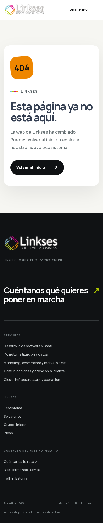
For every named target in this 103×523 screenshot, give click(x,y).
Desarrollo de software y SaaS (28, 346)
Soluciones (12, 416)
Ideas (8, 433)
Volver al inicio (37, 167)
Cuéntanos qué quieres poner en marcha (51, 295)
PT (97, 503)
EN (67, 503)
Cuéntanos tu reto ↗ (20, 461)
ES (60, 503)
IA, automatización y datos (26, 354)
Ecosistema (13, 408)
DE (89, 503)
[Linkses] (24, 10)
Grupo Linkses (15, 424)
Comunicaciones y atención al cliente (34, 371)
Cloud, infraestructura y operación (32, 379)
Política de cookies (48, 512)
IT (82, 503)
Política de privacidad (18, 512)
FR (75, 503)
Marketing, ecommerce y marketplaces (35, 362)
